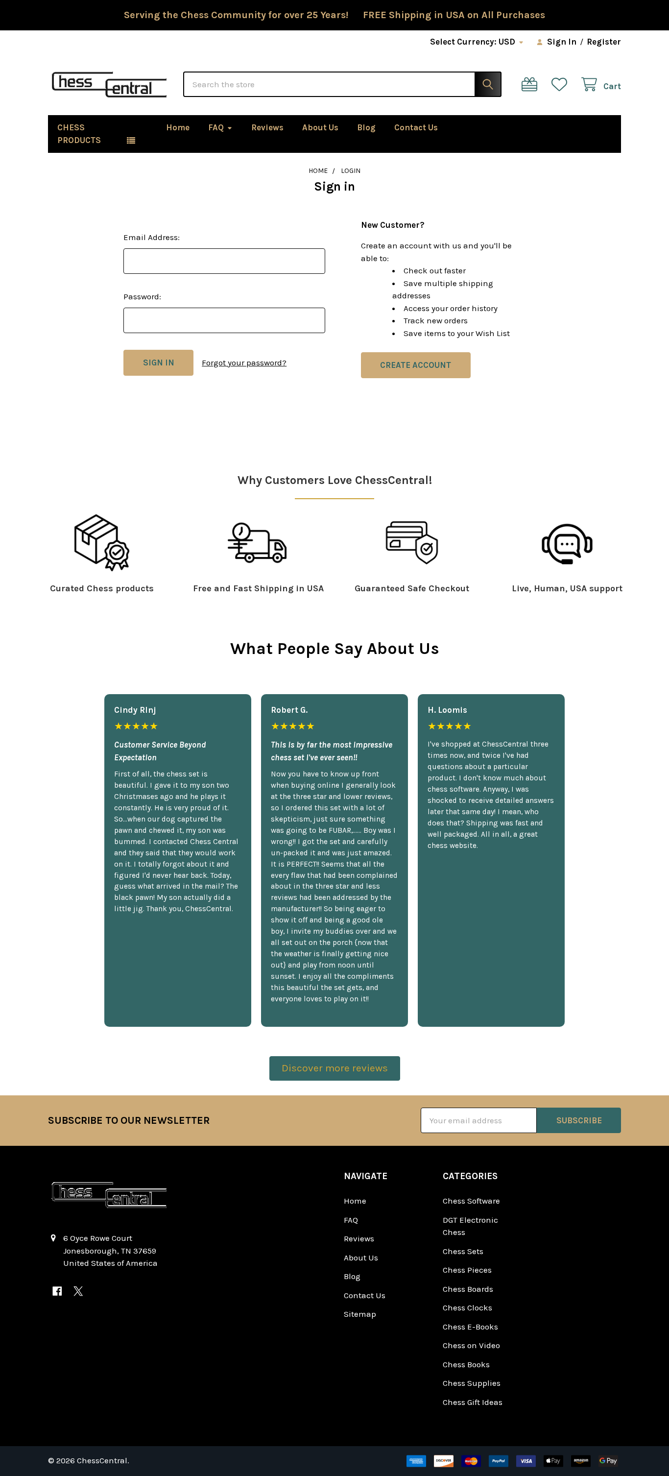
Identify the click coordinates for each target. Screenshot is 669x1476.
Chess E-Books (470, 1326)
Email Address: (151, 237)
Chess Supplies (472, 1383)
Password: (142, 296)
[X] (78, 1291)
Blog (366, 127)
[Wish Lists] (561, 84)
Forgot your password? (244, 362)
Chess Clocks (467, 1307)
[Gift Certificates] (532, 84)
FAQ (216, 127)
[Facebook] (57, 1291)
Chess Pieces (467, 1270)
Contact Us (416, 127)
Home (178, 127)
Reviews (267, 127)
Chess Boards (468, 1289)
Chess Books (466, 1364)
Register (604, 42)
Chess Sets (463, 1251)
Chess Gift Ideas (472, 1402)
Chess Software (471, 1201)
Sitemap (360, 1314)
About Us (320, 127)
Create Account (415, 365)
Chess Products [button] (79, 133)
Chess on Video (471, 1345)
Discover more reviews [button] (335, 1068)
